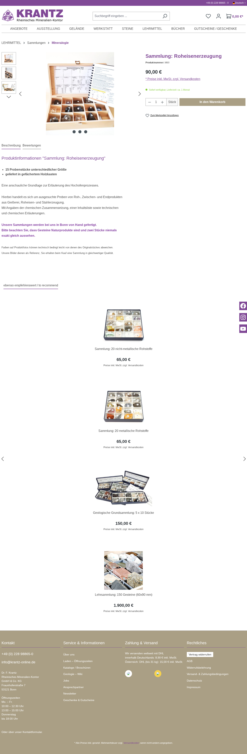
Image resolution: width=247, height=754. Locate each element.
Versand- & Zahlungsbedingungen (207, 674)
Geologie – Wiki (72, 674)
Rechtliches (196, 643)
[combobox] (126, 16)
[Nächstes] (140, 94)
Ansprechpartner (73, 687)
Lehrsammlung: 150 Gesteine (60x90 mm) (123, 594)
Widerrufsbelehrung (199, 667)
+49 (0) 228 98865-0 (17, 654)
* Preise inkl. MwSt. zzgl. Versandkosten (172, 79)
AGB (189, 661)
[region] (124, 459)
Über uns (68, 654)
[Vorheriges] (20, 94)
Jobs (66, 680)
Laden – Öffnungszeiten (78, 661)
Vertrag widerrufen (200, 654)
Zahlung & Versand (141, 643)
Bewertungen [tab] (32, 145)
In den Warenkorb (212, 102)
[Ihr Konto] (218, 16)
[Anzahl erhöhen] (162, 102)
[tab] (11, 145)
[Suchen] (165, 16)
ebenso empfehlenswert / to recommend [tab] (30, 285)
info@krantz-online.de (18, 662)
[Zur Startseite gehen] (30, 15)
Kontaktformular (32, 732)
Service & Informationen (84, 643)
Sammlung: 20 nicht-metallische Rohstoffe (123, 349)
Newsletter (69, 693)
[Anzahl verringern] (149, 102)
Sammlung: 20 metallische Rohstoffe (123, 430)
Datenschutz (194, 680)
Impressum (193, 687)
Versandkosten (131, 743)
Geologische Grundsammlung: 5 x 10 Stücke (123, 512)
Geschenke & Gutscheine (78, 700)
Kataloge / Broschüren (77, 667)
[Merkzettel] (208, 16)
